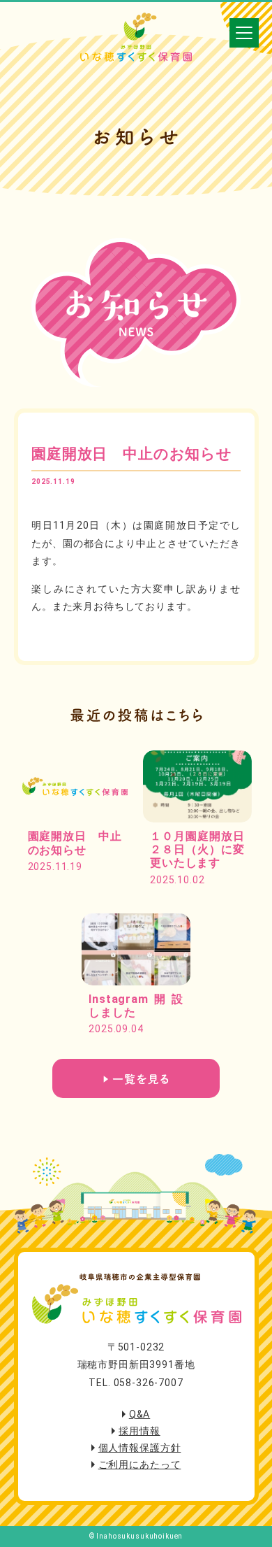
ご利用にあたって (139, 1464)
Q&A (140, 1414)
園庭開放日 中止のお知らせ (131, 453)
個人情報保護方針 (139, 1447)
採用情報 (139, 1430)
